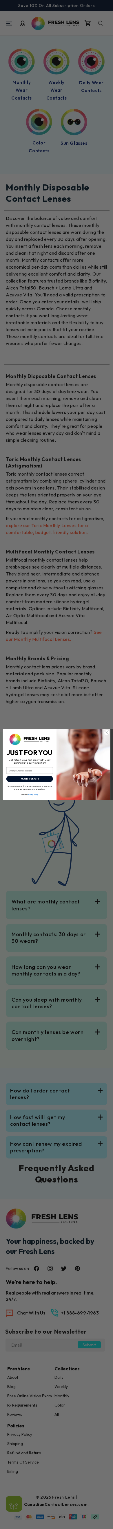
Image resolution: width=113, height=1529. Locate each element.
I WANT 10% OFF (29, 779)
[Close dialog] (106, 732)
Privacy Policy (33, 794)
